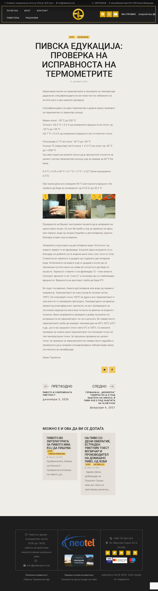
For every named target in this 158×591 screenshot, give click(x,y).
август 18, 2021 (56, 457)
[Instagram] (109, 14)
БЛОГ (72, 37)
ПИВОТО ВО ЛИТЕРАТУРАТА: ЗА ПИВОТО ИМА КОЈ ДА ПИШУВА (59, 443)
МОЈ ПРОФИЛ (129, 14)
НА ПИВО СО (99, 464)
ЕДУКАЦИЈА (83, 37)
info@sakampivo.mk (38, 565)
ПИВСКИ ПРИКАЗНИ (57, 454)
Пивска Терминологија (37, 579)
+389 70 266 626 (123, 538)
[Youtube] (115, 14)
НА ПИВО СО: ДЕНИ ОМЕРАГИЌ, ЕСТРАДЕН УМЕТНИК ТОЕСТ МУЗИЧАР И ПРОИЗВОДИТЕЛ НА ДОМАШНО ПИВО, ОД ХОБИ (97, 449)
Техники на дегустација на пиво (79, 579)
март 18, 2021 (93, 468)
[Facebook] (103, 14)
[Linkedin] (135, 553)
